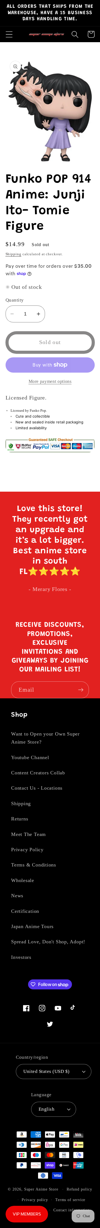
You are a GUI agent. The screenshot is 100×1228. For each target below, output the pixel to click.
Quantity (15, 300)
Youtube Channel (30, 757)
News (17, 895)
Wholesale (22, 880)
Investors (21, 957)
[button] (9, 34)
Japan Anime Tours (32, 926)
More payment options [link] (50, 381)
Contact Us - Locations (36, 788)
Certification (25, 911)
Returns (19, 819)
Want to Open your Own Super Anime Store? (45, 738)
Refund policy (79, 1189)
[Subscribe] (81, 689)
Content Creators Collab (38, 772)
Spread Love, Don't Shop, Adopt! (48, 941)
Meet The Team (28, 834)
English (47, 1109)
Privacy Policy (27, 849)
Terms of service (70, 1199)
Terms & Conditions (33, 865)
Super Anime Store (41, 1189)
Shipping (13, 254)
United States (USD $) (46, 1071)
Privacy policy (35, 1199)
